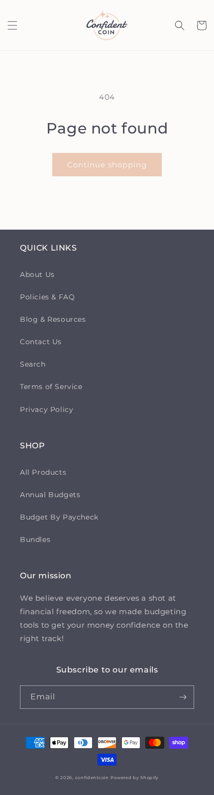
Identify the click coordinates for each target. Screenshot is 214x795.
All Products (43, 472)
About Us (37, 274)
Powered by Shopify (134, 777)
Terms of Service (51, 386)
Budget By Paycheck (59, 517)
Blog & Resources (53, 319)
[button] (12, 25)
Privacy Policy (46, 409)
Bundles (35, 539)
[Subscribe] (183, 697)
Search (33, 364)
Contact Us (41, 341)
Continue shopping (107, 164)
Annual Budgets (50, 494)
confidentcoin (92, 777)
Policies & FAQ (47, 296)
